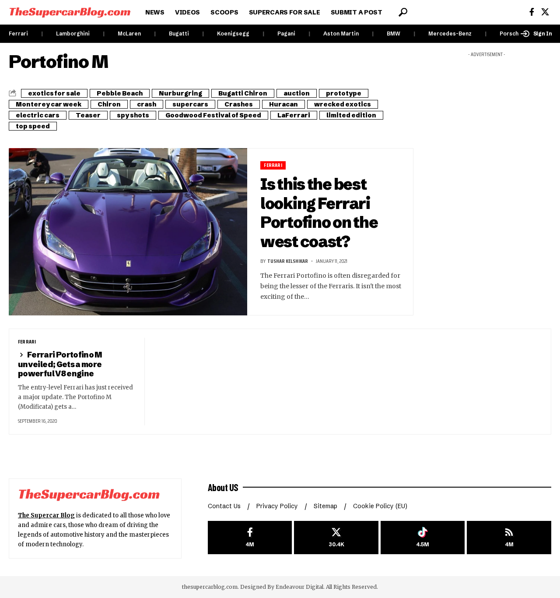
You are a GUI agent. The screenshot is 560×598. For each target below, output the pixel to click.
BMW (393, 33)
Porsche (511, 33)
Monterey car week (48, 104)
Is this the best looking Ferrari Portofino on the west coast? (319, 212)
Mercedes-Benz (450, 33)
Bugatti (179, 33)
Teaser (88, 115)
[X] (545, 12)
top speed (33, 126)
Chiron (109, 104)
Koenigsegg (233, 33)
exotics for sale (54, 93)
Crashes (238, 104)
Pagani (286, 33)
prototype (343, 93)
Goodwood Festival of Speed (213, 115)
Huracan (283, 104)
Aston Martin (341, 33)
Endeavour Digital (299, 587)
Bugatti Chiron (242, 93)
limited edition (351, 115)
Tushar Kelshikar (287, 261)
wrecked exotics (342, 104)
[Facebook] (531, 12)
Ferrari (18, 33)
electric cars (38, 115)
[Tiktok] (423, 538)
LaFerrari (293, 115)
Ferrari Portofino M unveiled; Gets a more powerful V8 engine (60, 364)
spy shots (133, 115)
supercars (190, 104)
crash (146, 104)
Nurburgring (180, 93)
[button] (403, 12)
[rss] (509, 538)
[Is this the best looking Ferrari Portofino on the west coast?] (128, 231)
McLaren (129, 33)
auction (297, 93)
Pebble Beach (120, 93)
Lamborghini (73, 33)
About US (223, 487)
